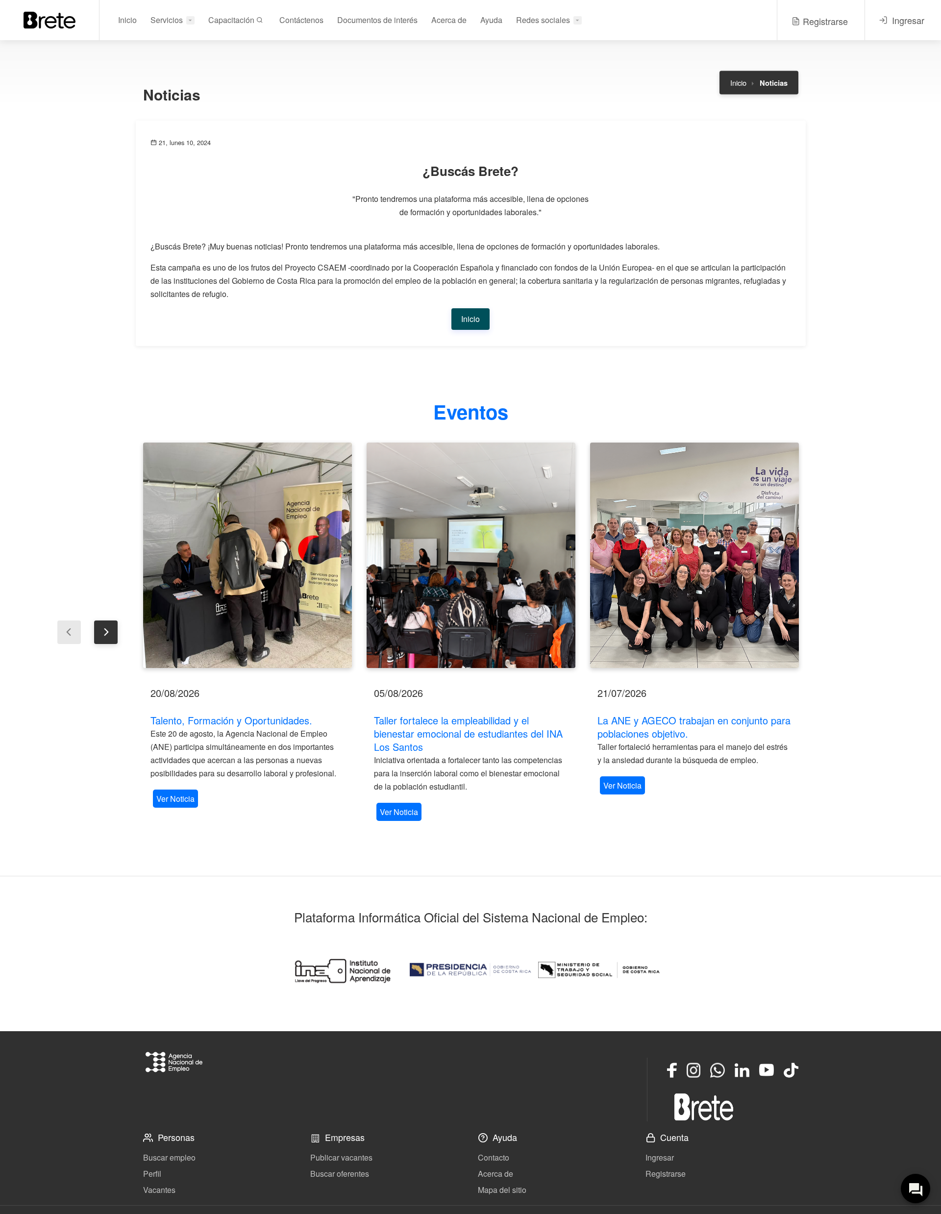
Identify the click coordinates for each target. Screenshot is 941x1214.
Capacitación (232, 19)
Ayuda (491, 19)
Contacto (493, 1157)
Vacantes (159, 1189)
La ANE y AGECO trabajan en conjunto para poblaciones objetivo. (694, 727)
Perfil (152, 1173)
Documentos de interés (377, 19)
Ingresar (659, 1157)
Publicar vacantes (341, 1157)
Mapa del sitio (502, 1189)
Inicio (127, 19)
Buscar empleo (169, 1157)
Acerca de (449, 19)
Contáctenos (301, 19)
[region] (247, 626)
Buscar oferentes (339, 1173)
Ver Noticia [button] (175, 798)
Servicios (166, 19)
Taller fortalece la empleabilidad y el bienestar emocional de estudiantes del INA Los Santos (468, 733)
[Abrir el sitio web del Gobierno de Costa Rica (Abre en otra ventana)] (470, 970)
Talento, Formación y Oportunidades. (231, 720)
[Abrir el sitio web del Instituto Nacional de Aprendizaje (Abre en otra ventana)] (342, 970)
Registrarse (665, 1173)
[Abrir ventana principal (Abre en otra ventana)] (703, 1106)
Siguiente (106, 632)
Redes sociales (543, 19)
